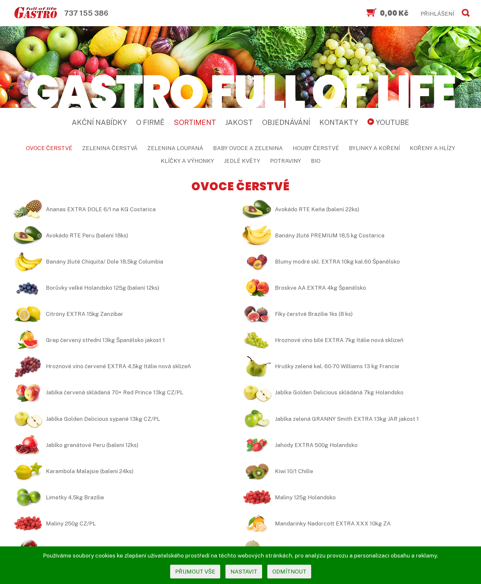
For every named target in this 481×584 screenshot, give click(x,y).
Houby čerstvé (316, 148)
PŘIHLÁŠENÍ (437, 13)
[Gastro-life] (35, 13)
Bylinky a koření (374, 148)
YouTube (391, 122)
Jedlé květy (242, 161)
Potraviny (285, 161)
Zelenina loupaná (175, 148)
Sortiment (195, 122)
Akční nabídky (99, 122)
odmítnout (289, 571)
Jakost (239, 122)
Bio (315, 161)
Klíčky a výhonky (187, 161)
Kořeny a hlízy (432, 148)
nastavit (243, 571)
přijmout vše (195, 571)
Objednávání (286, 122)
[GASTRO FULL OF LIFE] (240, 91)
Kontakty (338, 122)
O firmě (150, 122)
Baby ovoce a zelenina (248, 148)
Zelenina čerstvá (109, 148)
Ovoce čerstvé (49, 148)
